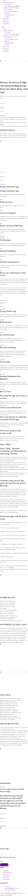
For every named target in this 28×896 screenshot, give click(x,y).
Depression (7, 13)
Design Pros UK (16, 895)
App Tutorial (8, 4)
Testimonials (6, 21)
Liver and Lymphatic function (11, 11)
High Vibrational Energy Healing (10, 7)
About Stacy (6, 20)
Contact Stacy (6, 23)
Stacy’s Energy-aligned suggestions (12, 6)
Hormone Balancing (9, 14)
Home (4, 0)
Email (1, 861)
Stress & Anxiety (8, 9)
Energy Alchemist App (8, 2)
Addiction (7, 16)
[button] (14, 27)
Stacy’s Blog (6, 18)
